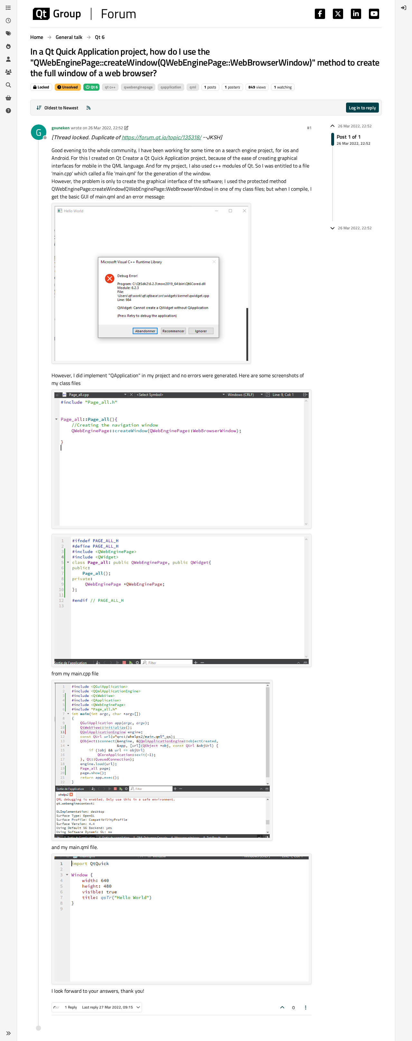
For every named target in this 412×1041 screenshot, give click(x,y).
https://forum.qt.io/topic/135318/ (161, 137)
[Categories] (8, 8)
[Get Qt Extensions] (8, 98)
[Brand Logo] (84, 14)
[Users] (8, 59)
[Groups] (8, 72)
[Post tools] (306, 1007)
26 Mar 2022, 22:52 (105, 127)
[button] (8, 1033)
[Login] (403, 8)
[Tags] (8, 33)
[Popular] (8, 46)
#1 (309, 127)
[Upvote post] (282, 1007)
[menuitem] (403, 8)
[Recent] (8, 20)
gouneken (61, 127)
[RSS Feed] (88, 108)
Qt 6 (94, 87)
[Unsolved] (8, 110)
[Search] (8, 85)
